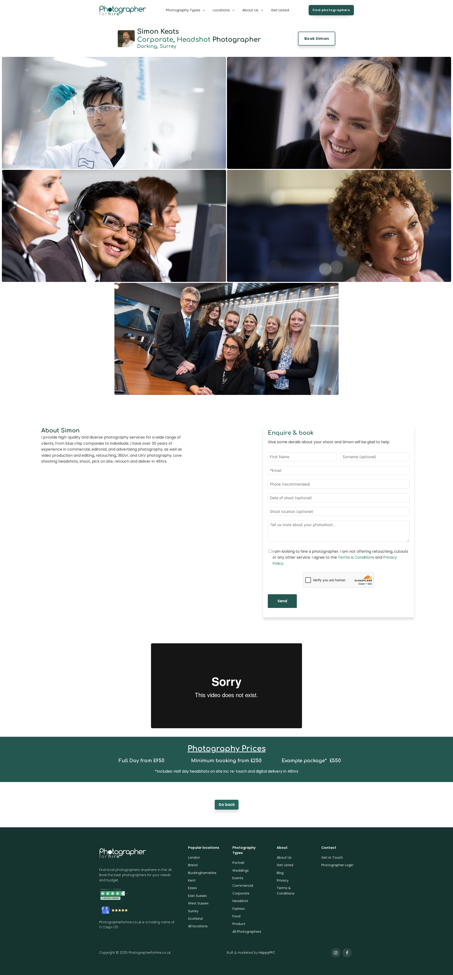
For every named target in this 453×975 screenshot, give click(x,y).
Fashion (238, 908)
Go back (226, 804)
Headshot (193, 39)
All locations (198, 926)
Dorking (147, 46)
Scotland (195, 918)
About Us (284, 857)
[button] (185, 10)
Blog (280, 872)
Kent (192, 880)
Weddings (240, 870)
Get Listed (285, 865)
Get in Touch (332, 857)
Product (238, 923)
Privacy (283, 880)
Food (236, 916)
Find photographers (331, 10)
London (194, 857)
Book (316, 38)
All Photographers (246, 931)
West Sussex (198, 903)
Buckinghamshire (202, 872)
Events (237, 878)
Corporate (155, 39)
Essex (192, 888)
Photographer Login (337, 865)
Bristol (193, 865)
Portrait (238, 862)
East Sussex (197, 895)
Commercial (242, 885)
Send (282, 601)
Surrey (168, 46)
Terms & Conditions (356, 557)
